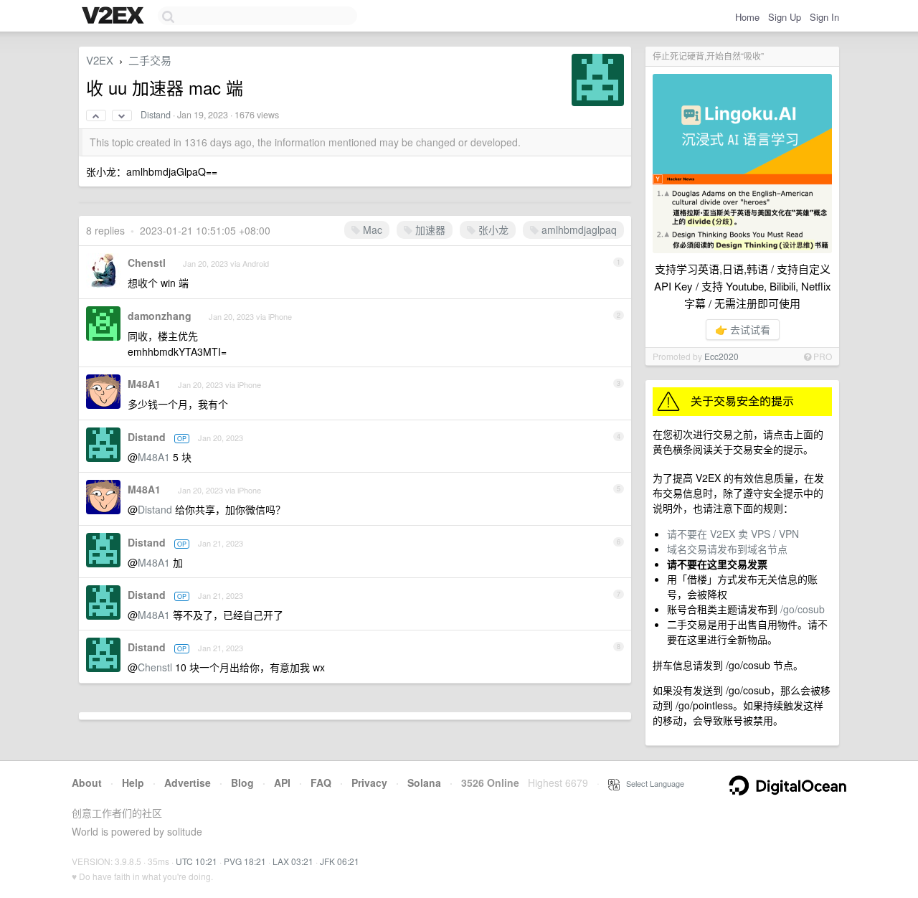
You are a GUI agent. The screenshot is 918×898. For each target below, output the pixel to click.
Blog (242, 782)
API (282, 782)
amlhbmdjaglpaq (578, 229)
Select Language (652, 783)
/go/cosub (802, 609)
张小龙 (491, 229)
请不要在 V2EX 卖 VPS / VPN (733, 533)
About (87, 782)
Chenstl (147, 262)
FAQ (321, 782)
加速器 (428, 229)
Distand (156, 114)
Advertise (187, 782)
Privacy (369, 782)
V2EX (99, 59)
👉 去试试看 (742, 329)
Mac (371, 229)
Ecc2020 (721, 356)
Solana (424, 782)
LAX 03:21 (293, 861)
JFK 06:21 (339, 861)
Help (133, 782)
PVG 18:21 (245, 861)
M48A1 (144, 384)
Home (747, 17)
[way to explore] (115, 16)
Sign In (824, 17)
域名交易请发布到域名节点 (727, 549)
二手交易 (149, 59)
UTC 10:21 (196, 861)
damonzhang (159, 315)
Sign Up (784, 17)
